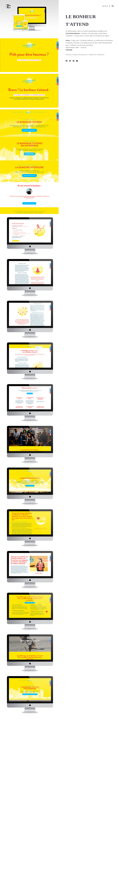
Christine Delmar (73, 33)
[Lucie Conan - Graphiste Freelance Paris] (8, 6)
